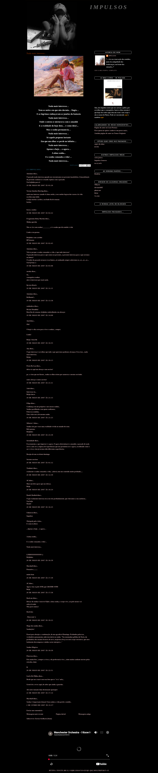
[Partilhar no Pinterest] (89, 165)
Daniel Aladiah (32, 495)
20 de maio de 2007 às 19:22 (40, 620)
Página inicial (61, 714)
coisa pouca (98, 157)
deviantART (98, 187)
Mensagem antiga (84, 714)
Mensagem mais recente (35, 714)
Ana (28, 349)
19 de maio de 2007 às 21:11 (40, 383)
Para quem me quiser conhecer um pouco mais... (111, 130)
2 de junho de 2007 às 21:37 (40, 705)
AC (28, 480)
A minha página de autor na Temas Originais (110, 133)
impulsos (112, 55)
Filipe (29, 403)
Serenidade (30, 441)
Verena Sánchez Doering (35, 191)
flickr (96, 193)
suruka (29, 271)
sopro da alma (99, 144)
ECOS (96, 147)
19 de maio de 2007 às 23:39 (40, 435)
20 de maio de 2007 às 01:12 (40, 463)
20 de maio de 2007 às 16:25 (40, 507)
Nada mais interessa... (36, 53)
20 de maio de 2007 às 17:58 (40, 592)
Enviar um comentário (34, 710)
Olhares (97, 185)
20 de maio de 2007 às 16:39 (40, 560)
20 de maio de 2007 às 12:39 (40, 475)
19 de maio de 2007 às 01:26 (40, 185)
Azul (28, 321)
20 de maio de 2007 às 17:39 (40, 578)
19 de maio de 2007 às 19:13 (40, 360)
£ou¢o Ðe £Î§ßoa (32, 676)
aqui (126, 115)
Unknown (30, 513)
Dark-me (30, 598)
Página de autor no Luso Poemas (105, 128)
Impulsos (109, 7)
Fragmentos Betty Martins (36, 219)
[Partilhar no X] (85, 165)
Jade (28, 388)
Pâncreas (30, 656)
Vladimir (30, 468)
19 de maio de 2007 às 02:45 (40, 243)
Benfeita (97, 174)
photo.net (97, 190)
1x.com (96, 196)
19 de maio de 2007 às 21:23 (40, 418)
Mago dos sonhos (32, 626)
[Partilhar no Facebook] (87, 165)
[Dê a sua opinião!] (82, 165)
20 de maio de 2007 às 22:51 (40, 670)
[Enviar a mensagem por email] (80, 165)
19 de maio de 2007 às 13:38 (40, 301)
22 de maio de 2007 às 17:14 (40, 693)
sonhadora (30, 306)
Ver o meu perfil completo (105, 70)
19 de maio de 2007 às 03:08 (40, 266)
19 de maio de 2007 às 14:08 (40, 315)
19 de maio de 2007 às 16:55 (40, 343)
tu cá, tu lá (98, 163)
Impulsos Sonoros (100, 160)
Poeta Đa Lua (31, 366)
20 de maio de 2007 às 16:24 (40, 490)
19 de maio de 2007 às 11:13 (40, 288)
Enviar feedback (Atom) (43, 719)
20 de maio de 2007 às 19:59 (40, 650)
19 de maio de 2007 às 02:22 (40, 213)
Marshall (30, 566)
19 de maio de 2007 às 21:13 (40, 398)
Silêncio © (30, 423)
